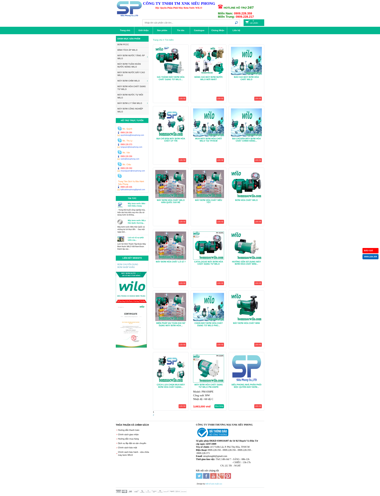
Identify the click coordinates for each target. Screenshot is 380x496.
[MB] (131, 492)
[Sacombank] (184, 492)
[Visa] (119, 492)
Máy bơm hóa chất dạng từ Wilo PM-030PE (208, 385)
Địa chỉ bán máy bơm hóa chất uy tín (170, 139)
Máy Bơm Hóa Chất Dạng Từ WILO (131, 88)
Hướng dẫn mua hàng (128, 439)
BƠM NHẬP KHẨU (126, 267)
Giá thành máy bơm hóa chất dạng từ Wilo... (171, 78)
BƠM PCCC (123, 44)
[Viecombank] (148, 492)
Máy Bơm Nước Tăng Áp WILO (131, 57)
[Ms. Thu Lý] (119, 140)
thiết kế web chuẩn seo (213, 484)
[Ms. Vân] (119, 152)
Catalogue (199, 30)
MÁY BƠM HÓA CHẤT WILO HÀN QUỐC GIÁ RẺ (171, 201)
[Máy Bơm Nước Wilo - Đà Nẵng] (131, 302)
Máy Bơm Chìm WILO (128, 81)
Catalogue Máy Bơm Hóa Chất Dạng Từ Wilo (208, 262)
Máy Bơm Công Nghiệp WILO (130, 110)
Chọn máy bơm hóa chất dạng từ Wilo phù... (208, 324)
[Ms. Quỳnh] (119, 128)
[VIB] (137, 492)
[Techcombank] (160, 492)
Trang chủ (125, 30)
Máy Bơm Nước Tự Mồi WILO (130, 96)
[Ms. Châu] (119, 164)
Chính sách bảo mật (127, 447)
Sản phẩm (162, 30)
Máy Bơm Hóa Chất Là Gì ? (171, 261)
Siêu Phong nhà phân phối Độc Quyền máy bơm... (246, 385)
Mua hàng (219, 406)
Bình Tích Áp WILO (127, 50)
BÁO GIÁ (368, 250)
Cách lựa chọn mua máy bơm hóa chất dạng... (171, 385)
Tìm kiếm (169, 40)
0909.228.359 (370, 256)
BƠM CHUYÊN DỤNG (127, 264)
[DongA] (154, 492)
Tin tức (180, 30)
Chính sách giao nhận (128, 434)
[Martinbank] (172, 492)
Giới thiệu (143, 30)
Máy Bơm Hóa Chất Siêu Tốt (208, 201)
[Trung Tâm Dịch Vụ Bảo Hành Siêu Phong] (119, 176)
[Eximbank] (142, 492)
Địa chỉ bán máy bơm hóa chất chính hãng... (246, 139)
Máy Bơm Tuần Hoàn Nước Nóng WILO (129, 65)
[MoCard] (125, 492)
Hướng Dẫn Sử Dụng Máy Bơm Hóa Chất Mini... (246, 262)
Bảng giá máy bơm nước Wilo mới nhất (208, 78)
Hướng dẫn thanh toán (128, 430)
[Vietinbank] (166, 492)
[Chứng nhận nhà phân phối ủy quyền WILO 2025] (131, 347)
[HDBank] (178, 492)
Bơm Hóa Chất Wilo (246, 200)
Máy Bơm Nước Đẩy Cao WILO (131, 74)
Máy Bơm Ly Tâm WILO (129, 103)
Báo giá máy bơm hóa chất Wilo (246, 78)
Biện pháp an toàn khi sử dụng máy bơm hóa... (170, 324)
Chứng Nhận (217, 30)
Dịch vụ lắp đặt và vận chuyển (132, 443)
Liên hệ (236, 30)
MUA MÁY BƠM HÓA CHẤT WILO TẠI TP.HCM (208, 139)
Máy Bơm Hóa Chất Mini (246, 323)
